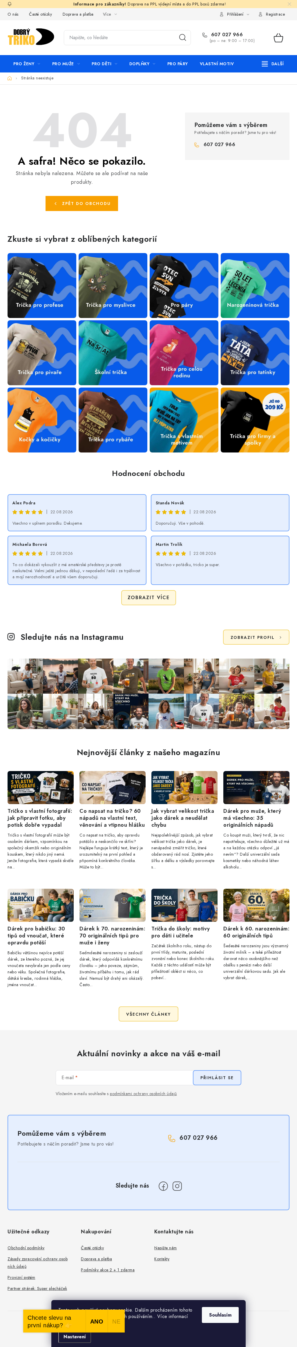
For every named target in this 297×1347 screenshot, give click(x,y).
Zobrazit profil (253, 637)
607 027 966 (226, 35)
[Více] (272, 63)
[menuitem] (27, 63)
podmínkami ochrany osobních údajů (143, 1094)
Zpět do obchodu (86, 203)
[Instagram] (177, 1186)
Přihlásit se (217, 1078)
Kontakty (161, 1259)
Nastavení (75, 1336)
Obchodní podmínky (26, 1248)
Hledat (183, 37)
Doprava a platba (78, 14)
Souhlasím (220, 1315)
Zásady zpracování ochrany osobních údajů (38, 1262)
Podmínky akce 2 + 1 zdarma (108, 1270)
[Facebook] (163, 1186)
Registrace (275, 14)
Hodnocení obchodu (148, 473)
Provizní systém (21, 1277)
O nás (13, 14)
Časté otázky (40, 14)
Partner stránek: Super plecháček (37, 1288)
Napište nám (165, 1248)
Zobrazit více (149, 597)
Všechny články (148, 1014)
